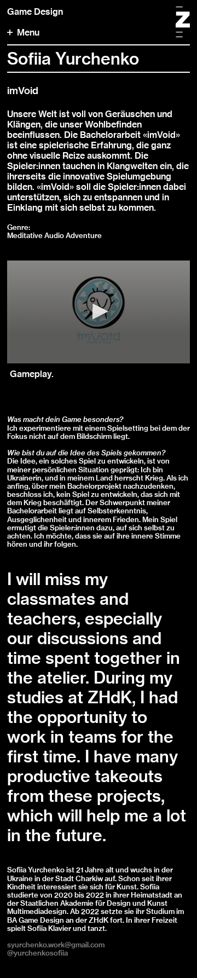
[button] (98, 311)
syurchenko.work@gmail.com (56, 944)
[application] (98, 312)
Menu (28, 32)
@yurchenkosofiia (37, 952)
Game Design (35, 12)
